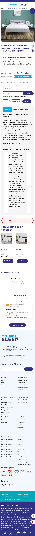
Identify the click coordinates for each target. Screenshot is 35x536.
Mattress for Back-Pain (24, 402)
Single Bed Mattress (23, 387)
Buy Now (27, 101)
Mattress (3, 380)
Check (28, 93)
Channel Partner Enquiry (24, 464)
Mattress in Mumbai (6, 444)
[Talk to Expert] (33, 522)
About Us (20, 439)
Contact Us (21, 442)
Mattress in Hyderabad (7, 452)
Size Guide (20, 390)
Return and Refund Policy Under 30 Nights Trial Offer (15, 83)
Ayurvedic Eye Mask (13, 519)
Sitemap (20, 459)
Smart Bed (14, 513)
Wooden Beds (5, 419)
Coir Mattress (5, 415)
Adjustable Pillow (13, 515)
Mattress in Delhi (5, 449)
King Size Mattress (22, 380)
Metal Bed (27, 510)
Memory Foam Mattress (7, 400)
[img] (3, 484)
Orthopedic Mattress (6, 402)
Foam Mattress (5, 412)
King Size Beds (21, 419)
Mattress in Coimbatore (7, 457)
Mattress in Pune (5, 447)
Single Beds (20, 427)
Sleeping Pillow (11, 517)
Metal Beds (4, 422)
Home (2, 8)
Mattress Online (27, 519)
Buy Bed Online (22, 521)
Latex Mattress (5, 405)
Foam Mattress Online (8, 521)
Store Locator (21, 447)
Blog (19, 444)
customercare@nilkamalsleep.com (15, 355)
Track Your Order (22, 457)
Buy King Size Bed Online (18, 523)
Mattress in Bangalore (7, 439)
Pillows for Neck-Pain (23, 400)
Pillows (3, 385)
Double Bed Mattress (23, 385)
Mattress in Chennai (6, 442)
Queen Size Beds (22, 422)
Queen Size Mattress (23, 382)
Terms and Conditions (7, 496)
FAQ (19, 454)
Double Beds (21, 424)
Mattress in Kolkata (6, 454)
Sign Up (28, 369)
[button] (2, 314)
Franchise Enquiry (22, 462)
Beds (2, 382)
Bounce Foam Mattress (7, 407)
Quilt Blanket (18, 510)
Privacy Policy (4, 494)
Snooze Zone (21, 449)
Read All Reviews (17, 325)
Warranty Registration (23, 452)
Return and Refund (23, 494)
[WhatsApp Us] (33, 516)
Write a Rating (18, 283)
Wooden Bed (5, 513)
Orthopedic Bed (23, 525)
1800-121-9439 (10, 346)
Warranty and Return (23, 496)
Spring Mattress (5, 410)
